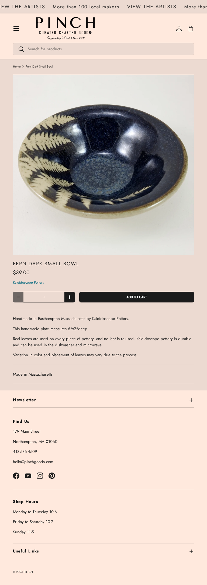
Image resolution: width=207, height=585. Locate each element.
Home (17, 66)
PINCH (28, 572)
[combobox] (103, 49)
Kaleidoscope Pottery (28, 282)
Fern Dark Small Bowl (39, 66)
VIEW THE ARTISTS (154, 6)
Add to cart (136, 297)
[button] (191, 28)
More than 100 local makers (88, 6)
